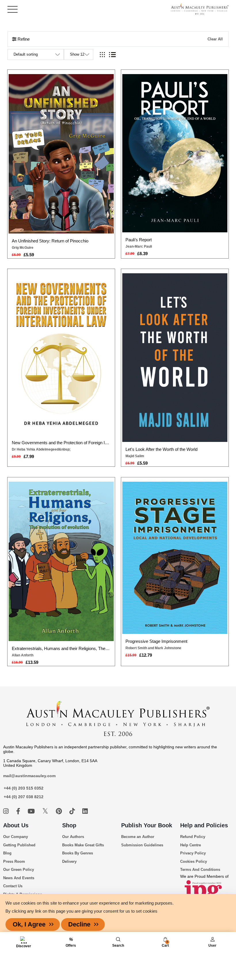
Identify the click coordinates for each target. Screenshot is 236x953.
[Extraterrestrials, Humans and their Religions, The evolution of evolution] (61, 561)
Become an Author (137, 837)
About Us (15, 825)
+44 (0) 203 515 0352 (23, 788)
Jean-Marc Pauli (138, 246)
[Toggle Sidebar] (12, 9)
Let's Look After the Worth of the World (161, 449)
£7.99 (29, 456)
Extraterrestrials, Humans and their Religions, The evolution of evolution (61, 648)
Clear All (215, 39)
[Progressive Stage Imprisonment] (175, 558)
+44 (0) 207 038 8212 (23, 796)
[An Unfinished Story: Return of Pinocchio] (61, 153)
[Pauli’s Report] (175, 153)
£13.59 (32, 662)
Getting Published (19, 845)
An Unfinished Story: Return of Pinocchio (50, 240)
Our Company (15, 837)
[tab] (102, 54)
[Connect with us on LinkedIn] (85, 811)
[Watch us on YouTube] (32, 811)
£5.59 (29, 254)
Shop (69, 825)
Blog (7, 853)
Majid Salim (134, 456)
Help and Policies (204, 825)
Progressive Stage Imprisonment (156, 641)
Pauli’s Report (138, 239)
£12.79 (145, 655)
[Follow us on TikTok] (73, 811)
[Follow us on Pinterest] (60, 811)
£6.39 (142, 253)
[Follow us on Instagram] (6, 811)
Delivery (69, 861)
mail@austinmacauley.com (29, 775)
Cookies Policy (193, 861)
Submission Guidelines (142, 845)
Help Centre (190, 845)
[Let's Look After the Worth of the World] (175, 357)
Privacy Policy (193, 853)
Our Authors (73, 837)
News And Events (18, 878)
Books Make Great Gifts (83, 845)
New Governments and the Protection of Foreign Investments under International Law (61, 442)
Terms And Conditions (200, 869)
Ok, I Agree (29, 924)
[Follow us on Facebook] (19, 811)
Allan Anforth (22, 655)
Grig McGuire (22, 248)
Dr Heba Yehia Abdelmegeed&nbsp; (41, 449)
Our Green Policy (18, 869)
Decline (79, 924)
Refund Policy (192, 837)
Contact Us (12, 886)
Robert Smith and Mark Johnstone (153, 648)
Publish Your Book (146, 825)
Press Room (14, 861)
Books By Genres (77, 853)
